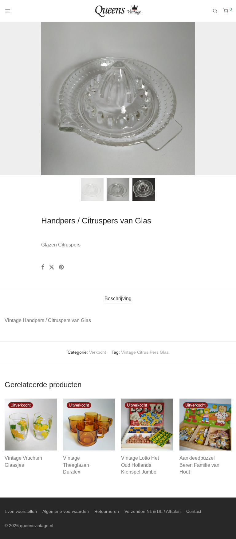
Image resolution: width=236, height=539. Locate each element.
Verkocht (97, 352)
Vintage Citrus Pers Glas (145, 352)
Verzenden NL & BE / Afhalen (152, 511)
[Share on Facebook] (42, 267)
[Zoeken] (217, 11)
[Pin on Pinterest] (62, 267)
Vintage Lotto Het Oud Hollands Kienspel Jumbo (140, 464)
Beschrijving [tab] (118, 298)
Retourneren (106, 511)
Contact (193, 511)
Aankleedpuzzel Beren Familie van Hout (199, 464)
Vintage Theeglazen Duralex (76, 464)
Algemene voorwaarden (65, 511)
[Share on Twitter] (51, 267)
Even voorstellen (21, 511)
